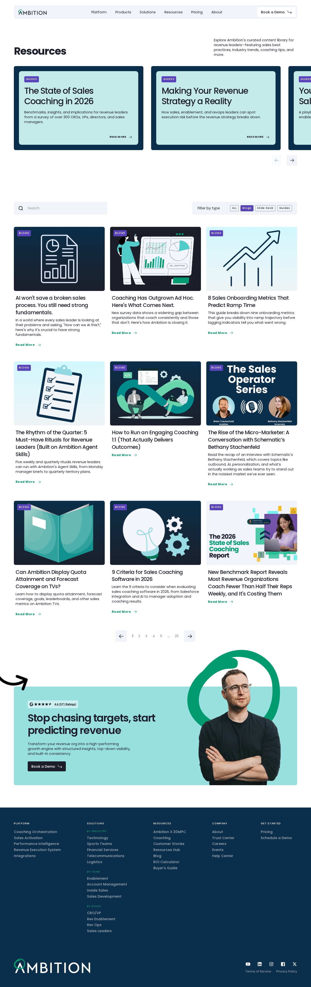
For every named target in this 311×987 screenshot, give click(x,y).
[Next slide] (292, 160)
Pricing (197, 12)
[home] (32, 12)
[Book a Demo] (276, 12)
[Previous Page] (121, 636)
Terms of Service (258, 971)
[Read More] (29, 345)
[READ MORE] (121, 137)
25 (177, 636)
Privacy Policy (286, 971)
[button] (99, 12)
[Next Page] (189, 636)
